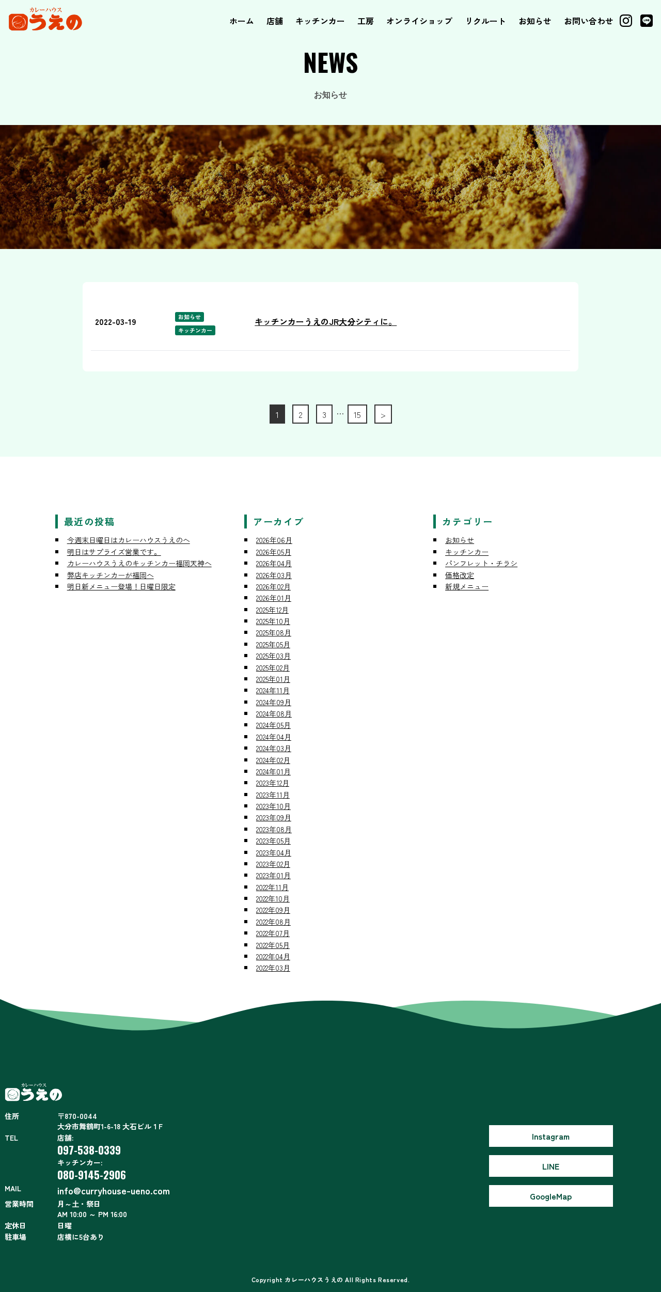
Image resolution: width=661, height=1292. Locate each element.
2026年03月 (274, 575)
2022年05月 (273, 945)
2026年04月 (274, 563)
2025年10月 (273, 621)
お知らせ (535, 20)
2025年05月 (273, 644)
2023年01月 (273, 875)
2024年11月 (273, 690)
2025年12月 (272, 609)
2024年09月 (273, 702)
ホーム (241, 20)
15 (357, 414)
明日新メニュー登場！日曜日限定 (121, 586)
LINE (550, 1166)
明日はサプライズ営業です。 (114, 552)
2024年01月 (273, 771)
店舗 (274, 20)
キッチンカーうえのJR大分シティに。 (326, 321)
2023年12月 (272, 782)
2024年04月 (273, 736)
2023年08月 (274, 829)
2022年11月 (272, 887)
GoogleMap (551, 1196)
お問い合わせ (588, 20)
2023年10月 (273, 806)
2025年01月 (273, 679)
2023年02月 (273, 864)
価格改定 (459, 575)
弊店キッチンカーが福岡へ (110, 575)
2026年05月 (273, 552)
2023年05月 (273, 840)
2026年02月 (273, 586)
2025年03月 (273, 655)
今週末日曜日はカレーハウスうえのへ (128, 540)
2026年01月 (273, 598)
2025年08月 (273, 632)
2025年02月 (273, 667)
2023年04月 (273, 852)
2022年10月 (273, 898)
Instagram (551, 1136)
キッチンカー (320, 20)
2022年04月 (273, 956)
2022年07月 (273, 933)
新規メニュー (467, 586)
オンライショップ (419, 20)
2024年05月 (273, 725)
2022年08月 (273, 921)
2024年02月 (273, 760)
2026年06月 (274, 540)
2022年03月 (273, 967)
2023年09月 (273, 817)
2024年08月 (274, 713)
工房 (365, 20)
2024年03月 (273, 748)
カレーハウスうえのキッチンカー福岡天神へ (139, 563)
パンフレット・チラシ (481, 563)
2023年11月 (273, 794)
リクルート (485, 20)
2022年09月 (273, 910)
